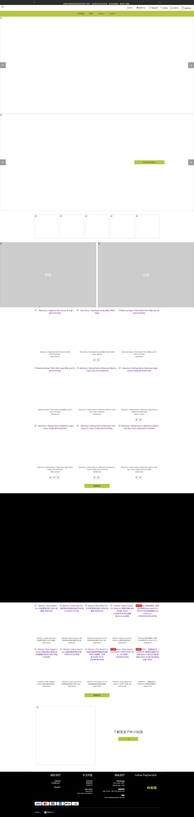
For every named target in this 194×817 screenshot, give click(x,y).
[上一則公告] (34, 2)
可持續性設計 (56, 783)
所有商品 (81, 13)
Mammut (89, 791)
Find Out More (149, 162)
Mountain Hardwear (85, 793)
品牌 (91, 13)
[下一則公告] (160, 2)
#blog (101, 13)
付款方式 (89, 785)
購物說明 (89, 783)
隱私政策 (57, 787)
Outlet (112, 13)
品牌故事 (57, 781)
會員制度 (89, 781)
